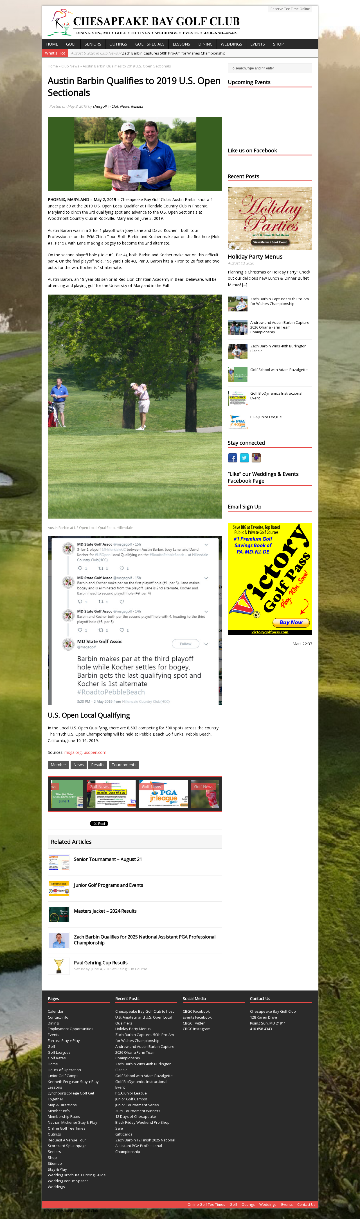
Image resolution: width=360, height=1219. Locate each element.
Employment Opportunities (70, 1028)
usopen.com (95, 752)
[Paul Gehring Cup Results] (59, 970)
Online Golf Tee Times (67, 1128)
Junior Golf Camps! (131, 1099)
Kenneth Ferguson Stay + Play (73, 1081)
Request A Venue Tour (67, 1140)
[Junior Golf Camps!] (180, 794)
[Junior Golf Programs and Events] (59, 892)
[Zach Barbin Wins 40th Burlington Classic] (238, 355)
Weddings (231, 44)
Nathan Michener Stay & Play (72, 1122)
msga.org (73, 752)
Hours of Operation (64, 1069)
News (78, 764)
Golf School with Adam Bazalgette (279, 369)
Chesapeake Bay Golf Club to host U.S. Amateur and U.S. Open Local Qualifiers (144, 1017)
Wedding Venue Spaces (68, 1180)
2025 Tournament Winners (137, 1110)
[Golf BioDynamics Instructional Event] (75, 794)
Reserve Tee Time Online (290, 8)
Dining (205, 44)
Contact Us (306, 1204)
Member (58, 764)
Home (52, 44)
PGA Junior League (266, 416)
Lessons (181, 44)
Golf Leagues (59, 1052)
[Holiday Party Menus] (270, 247)
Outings (118, 44)
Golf (71, 44)
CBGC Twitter (194, 1023)
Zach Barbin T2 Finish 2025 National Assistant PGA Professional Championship (145, 1145)
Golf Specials (150, 44)
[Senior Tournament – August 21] (59, 866)
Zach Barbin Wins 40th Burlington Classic (278, 348)
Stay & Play (57, 1169)
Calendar (56, 1011)
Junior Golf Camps (63, 1075)
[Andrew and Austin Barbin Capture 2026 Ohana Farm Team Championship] (238, 331)
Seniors (93, 44)
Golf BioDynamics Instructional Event (276, 396)
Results (137, 106)
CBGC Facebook (196, 1011)
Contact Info (58, 1017)
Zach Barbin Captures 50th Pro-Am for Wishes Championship (279, 301)
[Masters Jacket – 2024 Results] (59, 918)
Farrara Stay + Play (64, 1040)
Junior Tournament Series (137, 1104)
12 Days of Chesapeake (135, 1116)
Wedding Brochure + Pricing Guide (77, 1174)
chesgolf (100, 106)
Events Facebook (197, 1017)
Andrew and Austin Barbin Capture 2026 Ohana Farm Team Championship (157, 53)
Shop (278, 44)
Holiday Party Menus (255, 256)
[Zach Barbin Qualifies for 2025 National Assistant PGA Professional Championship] (59, 944)
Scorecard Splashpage (67, 1145)
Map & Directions (62, 1104)
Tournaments (124, 764)
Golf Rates (57, 1057)
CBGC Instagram (196, 1028)
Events (257, 44)
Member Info (59, 1110)
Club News (120, 106)
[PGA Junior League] (128, 794)
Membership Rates (64, 1116)
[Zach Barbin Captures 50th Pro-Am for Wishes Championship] (238, 308)
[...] (244, 284)
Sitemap (55, 1163)
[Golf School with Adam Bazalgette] (238, 379)
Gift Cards (123, 1134)
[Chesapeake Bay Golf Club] (180, 22)
